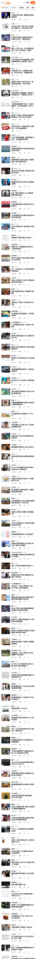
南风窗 (13, 411)
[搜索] (24, 2)
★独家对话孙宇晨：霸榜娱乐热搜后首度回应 (22, 16)
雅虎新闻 (13, 726)
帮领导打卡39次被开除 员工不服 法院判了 (23, 359)
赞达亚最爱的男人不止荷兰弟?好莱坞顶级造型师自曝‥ (22, 687)
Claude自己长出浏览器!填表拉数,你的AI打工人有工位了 (22, 763)
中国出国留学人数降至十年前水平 (21, 927)
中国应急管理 (14, 311)
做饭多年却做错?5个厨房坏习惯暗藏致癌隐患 (22, 643)
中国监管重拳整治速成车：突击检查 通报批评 (22, 370)
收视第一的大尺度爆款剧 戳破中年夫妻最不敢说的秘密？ (22, 906)
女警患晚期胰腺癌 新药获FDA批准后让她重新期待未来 (22, 403)
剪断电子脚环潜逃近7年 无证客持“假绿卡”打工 (22, 337)
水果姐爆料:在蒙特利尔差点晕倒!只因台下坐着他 (23, 555)
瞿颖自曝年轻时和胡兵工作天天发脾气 (22, 874)
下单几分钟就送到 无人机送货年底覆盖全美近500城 (22, 524)
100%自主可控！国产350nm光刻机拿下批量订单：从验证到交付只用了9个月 (23, 28)
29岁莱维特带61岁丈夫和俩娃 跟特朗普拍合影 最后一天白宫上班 (22, 502)
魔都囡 (13, 804)
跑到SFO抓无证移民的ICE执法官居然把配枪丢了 (22, 348)
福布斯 (13, 891)
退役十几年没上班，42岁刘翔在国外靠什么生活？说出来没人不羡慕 (22, 49)
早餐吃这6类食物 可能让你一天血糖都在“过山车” (22, 479)
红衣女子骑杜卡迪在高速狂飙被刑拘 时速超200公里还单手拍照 (22, 609)
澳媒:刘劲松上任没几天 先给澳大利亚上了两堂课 (23, 863)
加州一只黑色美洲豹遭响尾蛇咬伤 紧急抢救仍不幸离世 (22, 948)
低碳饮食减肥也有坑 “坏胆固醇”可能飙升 (22, 292)
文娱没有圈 (14, 771)
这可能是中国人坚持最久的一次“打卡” (22, 415)
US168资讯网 (14, 715)
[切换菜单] (2, 2)
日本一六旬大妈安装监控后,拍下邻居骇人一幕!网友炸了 (22, 730)
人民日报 (13, 278)
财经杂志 (13, 925)
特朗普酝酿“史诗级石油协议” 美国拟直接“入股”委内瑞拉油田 (22, 161)
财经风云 (13, 157)
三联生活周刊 (14, 244)
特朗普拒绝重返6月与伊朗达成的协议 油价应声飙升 (23, 149)
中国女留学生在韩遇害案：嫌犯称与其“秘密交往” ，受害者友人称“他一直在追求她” (23, 95)
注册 (33, 2)
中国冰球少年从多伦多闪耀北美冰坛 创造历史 (22, 437)
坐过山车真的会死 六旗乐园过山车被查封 (22, 227)
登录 (27, 2)
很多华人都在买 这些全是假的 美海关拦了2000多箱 (22, 259)
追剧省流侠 (14, 695)
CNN (12, 224)
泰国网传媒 (14, 749)
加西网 (13, 289)
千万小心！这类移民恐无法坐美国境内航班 (22, 830)
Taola (12, 267)
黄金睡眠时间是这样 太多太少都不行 (22, 447)
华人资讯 (13, 300)
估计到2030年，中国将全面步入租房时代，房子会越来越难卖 (22, 127)
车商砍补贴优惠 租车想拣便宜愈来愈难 (22, 457)
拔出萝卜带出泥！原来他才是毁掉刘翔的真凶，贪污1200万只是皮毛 (22, 116)
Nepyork (13, 934)
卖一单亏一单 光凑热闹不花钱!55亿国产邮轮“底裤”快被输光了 (22, 665)
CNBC (12, 454)
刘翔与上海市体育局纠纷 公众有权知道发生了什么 (22, 841)
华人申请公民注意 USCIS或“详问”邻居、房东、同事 (22, 937)
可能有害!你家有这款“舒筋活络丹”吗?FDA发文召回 (22, 796)
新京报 (13, 838)
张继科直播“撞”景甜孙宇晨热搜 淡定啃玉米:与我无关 (22, 774)
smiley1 (13, 135)
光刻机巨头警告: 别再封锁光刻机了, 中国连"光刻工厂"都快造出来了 (22, 38)
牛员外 (13, 24)
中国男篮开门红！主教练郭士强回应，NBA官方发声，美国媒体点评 (22, 72)
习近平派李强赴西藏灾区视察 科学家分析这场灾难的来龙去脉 (22, 819)
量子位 (13, 706)
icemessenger (15, 57)
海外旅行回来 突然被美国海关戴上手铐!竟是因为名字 (22, 676)
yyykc (12, 13)
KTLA (12, 945)
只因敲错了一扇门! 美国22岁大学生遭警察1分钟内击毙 (22, 654)
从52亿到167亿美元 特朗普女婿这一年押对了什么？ (22, 895)
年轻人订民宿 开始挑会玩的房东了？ (22, 566)
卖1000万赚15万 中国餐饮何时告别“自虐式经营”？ (22, 852)
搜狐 (12, 606)
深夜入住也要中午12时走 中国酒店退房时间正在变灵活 (22, 281)
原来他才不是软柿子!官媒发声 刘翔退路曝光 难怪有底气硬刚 (23, 631)
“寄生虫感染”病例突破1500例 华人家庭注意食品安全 (22, 392)
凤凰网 (13, 541)
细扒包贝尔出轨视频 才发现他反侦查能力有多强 (22, 172)
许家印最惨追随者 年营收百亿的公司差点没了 (22, 205)
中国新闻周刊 (14, 914)
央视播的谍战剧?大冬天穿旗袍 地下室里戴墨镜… (22, 741)
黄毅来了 (13, 628)
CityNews (13, 433)
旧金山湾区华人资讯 (16, 650)
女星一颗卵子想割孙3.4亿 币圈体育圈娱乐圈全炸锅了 (22, 194)
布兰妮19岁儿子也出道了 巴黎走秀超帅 (22, 381)
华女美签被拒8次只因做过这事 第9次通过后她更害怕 (22, 216)
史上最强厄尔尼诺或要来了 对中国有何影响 (22, 314)
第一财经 (13, 179)
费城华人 (13, 400)
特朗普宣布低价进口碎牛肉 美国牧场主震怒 (22, 183)
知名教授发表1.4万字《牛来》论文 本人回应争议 (22, 917)
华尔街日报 (14, 146)
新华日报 (13, 356)
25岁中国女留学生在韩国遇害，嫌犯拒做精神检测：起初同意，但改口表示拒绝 (22, 61)
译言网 (13, 498)
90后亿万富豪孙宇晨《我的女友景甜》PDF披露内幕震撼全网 (23, 808)
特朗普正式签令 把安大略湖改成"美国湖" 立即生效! (22, 576)
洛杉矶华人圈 (14, 782)
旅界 (12, 563)
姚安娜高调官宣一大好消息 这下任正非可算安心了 (22, 698)
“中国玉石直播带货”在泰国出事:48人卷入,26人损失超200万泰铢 (22, 752)
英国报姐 (13, 684)
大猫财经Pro (14, 191)
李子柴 (13, 661)
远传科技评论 (14, 956)
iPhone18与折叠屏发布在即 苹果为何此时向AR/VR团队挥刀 (22, 468)
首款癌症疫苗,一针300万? (19, 708)
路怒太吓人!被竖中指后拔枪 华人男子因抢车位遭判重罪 (23, 620)
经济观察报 (14, 882)
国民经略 (13, 532)
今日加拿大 (14, 213)
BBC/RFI (13, 815)
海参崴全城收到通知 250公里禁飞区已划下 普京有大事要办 (22, 544)
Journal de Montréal (16, 552)
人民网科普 (14, 639)
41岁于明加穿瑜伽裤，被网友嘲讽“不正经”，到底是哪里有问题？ (23, 138)
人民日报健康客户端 (16, 322)
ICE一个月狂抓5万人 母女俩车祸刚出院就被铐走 (22, 270)
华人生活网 (14, 617)
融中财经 (13, 235)
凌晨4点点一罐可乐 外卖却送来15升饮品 (22, 303)
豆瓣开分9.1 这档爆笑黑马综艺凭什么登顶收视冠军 (22, 248)
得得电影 (13, 737)
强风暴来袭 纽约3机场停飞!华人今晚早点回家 (22, 719)
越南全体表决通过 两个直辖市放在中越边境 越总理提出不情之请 (22, 598)
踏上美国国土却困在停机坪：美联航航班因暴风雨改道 (22, 491)
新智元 (13, 760)
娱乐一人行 (14, 168)
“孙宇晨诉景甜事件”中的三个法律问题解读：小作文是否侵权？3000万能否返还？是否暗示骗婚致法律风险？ (22, 106)
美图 (33, 7)
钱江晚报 (13, 871)
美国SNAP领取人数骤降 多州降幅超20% (22, 513)
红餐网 (13, 849)
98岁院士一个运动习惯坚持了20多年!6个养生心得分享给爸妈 (22, 587)
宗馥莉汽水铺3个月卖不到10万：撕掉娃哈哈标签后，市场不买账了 (22, 83)
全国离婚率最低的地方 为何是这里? (22, 534)
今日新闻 (21, 7)
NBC (12, 344)
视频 (27, 7)
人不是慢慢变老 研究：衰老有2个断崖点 (22, 326)
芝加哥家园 (14, 255)
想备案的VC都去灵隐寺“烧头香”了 (22, 238)
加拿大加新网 (14, 572)
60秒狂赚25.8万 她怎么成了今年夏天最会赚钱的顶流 (22, 426)
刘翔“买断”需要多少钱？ (19, 885)
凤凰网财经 (14, 202)
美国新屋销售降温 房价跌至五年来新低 (22, 785)
